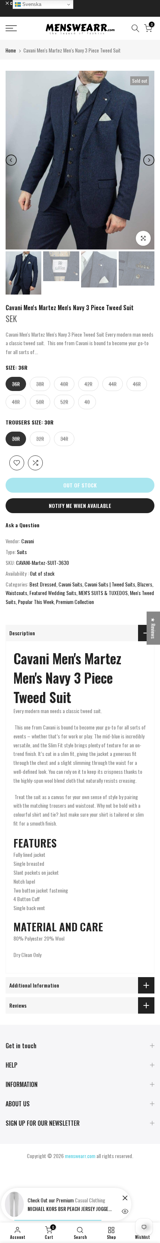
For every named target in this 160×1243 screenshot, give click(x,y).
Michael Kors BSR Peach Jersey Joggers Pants (70, 1208)
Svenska (31, 4)
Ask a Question (22, 525)
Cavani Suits (70, 584)
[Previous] (11, 160)
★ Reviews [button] (153, 628)
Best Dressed (42, 584)
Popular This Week (36, 601)
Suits (22, 552)
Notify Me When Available (80, 505)
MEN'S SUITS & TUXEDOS (103, 593)
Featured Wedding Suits (52, 593)
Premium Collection (75, 601)
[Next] (148, 160)
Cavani (27, 541)
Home (11, 50)
